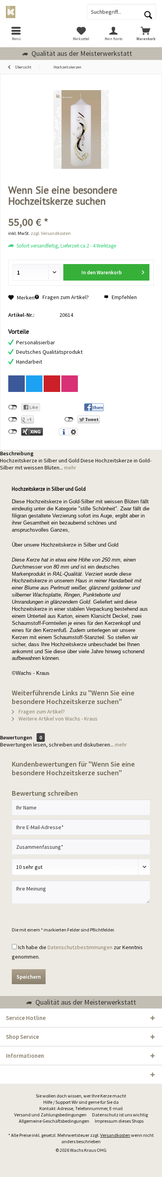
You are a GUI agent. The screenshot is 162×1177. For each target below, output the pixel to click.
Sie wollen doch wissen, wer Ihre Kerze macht (81, 1096)
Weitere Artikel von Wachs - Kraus (57, 718)
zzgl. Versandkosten (51, 233)
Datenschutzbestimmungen (80, 947)
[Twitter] (34, 383)
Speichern (29, 976)
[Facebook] (16, 383)
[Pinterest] (52, 383)
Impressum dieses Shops (119, 1121)
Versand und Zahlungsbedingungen (50, 1115)
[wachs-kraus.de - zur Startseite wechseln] (40, 12)
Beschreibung (16, 453)
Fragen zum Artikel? (65, 297)
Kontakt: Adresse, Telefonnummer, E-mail (81, 1108)
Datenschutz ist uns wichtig (120, 1115)
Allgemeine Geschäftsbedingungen (54, 1121)
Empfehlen (123, 297)
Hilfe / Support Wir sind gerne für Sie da (81, 1102)
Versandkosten (115, 1135)
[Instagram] (69, 383)
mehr (69, 467)
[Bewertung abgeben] (81, 211)
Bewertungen (16, 737)
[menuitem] (16, 33)
